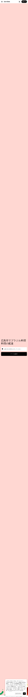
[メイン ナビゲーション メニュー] (2, 1)
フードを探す (14, 354)
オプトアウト (18, 693)
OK (24, 693)
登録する (24, 1)
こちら (10, 690)
